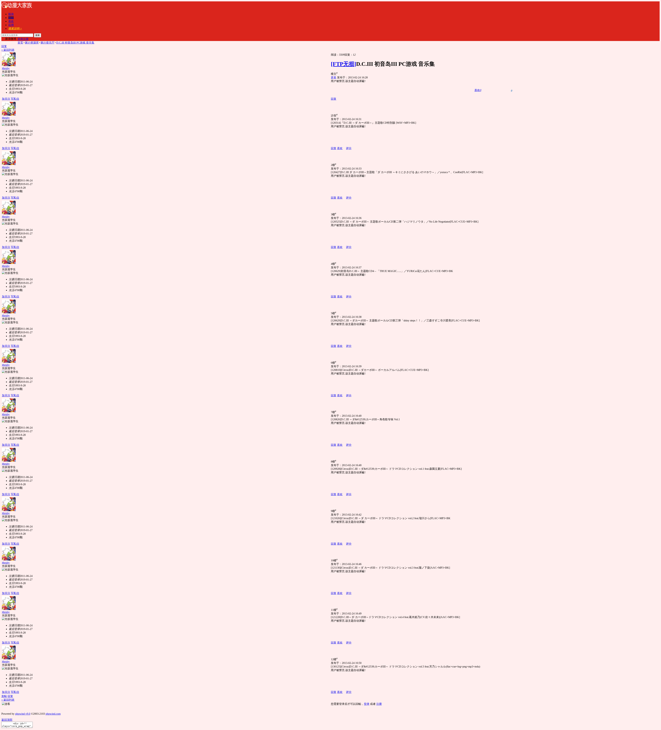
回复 (4, 46)
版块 (11, 14)
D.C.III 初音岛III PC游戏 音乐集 (75, 42)
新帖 (11, 17)
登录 (20, 39)
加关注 (6, 98)
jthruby (6, 68)
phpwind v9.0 (22, 713)
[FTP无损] (343, 64)
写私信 (15, 98)
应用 (11, 24)
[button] (477, 90)
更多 (333, 77)
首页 (20, 42)
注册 (26, 39)
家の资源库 (32, 42)
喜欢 (11, 21)
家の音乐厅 (47, 42)
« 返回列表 (7, 49)
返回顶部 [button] (6, 719)
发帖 (4, 696)
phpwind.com (53, 713)
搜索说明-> (15, 28)
